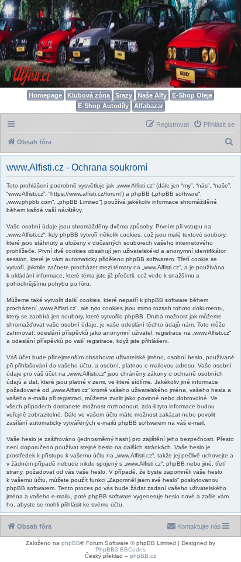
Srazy (123, 95)
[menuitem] (214, 124)
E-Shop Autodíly (103, 105)
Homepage (45, 95)
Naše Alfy (152, 95)
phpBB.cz (143, 556)
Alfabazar (148, 105)
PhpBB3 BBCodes (120, 549)
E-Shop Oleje (192, 95)
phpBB (70, 543)
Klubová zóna (88, 95)
